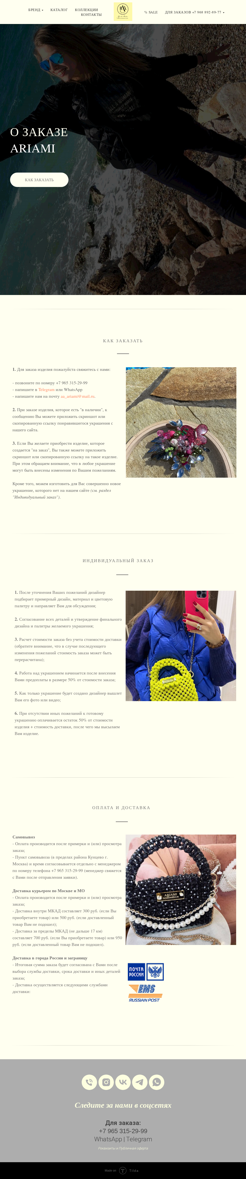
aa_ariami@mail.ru (77, 1162)
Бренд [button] (34, 9)
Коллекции (86, 9)
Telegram (47, 1155)
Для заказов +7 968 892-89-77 (193, 12)
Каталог (59, 9)
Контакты (91, 14)
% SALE (151, 12)
